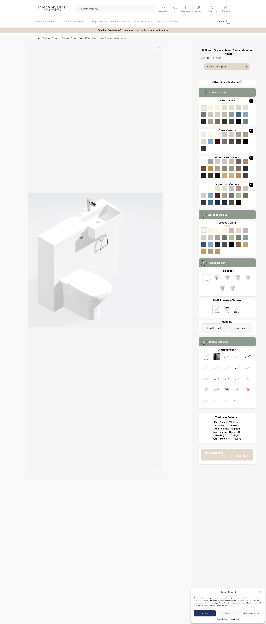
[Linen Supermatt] (224, 189)
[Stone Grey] (217, 237)
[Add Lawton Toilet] (217, 277)
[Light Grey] (210, 237)
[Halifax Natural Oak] (245, 162)
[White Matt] (204, 108)
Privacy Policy (233, 619)
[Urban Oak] (238, 162)
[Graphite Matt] (231, 122)
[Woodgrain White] (204, 162)
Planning (226, 11)
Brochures (185, 11)
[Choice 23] (237, 400)
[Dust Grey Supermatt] (231, 196)
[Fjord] (245, 237)
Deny (227, 613)
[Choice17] (237, 389)
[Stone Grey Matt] (210, 122)
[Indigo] (217, 244)
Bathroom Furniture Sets (72, 38)
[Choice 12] (237, 379)
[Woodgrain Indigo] (245, 169)
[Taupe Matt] (224, 108)
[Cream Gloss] (217, 135)
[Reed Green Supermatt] (245, 196)
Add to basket (225, 454)
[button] (260, 592)
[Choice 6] (227, 368)
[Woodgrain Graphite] (210, 176)
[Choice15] (217, 389)
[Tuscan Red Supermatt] (217, 196)
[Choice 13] (248, 379)
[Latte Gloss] (204, 142)
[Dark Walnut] (204, 176)
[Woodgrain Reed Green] (231, 169)
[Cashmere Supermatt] (204, 196)
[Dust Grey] (224, 237)
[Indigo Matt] (204, 122)
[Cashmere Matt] (217, 115)
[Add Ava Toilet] (248, 277)
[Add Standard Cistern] (227, 310)
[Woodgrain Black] (217, 176)
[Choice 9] (206, 379)
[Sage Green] (231, 237)
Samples (198, 11)
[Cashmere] (204, 237)
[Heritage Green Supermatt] (204, 203)
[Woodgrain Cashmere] (217, 162)
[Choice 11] (227, 379)
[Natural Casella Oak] (238, 176)
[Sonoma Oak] (217, 169)
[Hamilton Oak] (217, 251)
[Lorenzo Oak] (210, 251)
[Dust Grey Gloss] (224, 142)
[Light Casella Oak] (231, 176)
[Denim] (210, 244)
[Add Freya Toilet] (227, 277)
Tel (175, 11)
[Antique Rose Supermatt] (238, 189)
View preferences (251, 613)
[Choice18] (248, 389)
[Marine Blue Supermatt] (217, 203)
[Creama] (224, 230)
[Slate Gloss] (204, 149)
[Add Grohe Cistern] (237, 310)
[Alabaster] (217, 230)
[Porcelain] (210, 230)
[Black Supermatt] (238, 203)
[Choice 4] (206, 368)
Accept (204, 613)
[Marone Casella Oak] (245, 176)
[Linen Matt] (231, 108)
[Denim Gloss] (210, 142)
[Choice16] (227, 389)
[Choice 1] (227, 356)
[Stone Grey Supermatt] (224, 196)
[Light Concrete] (217, 122)
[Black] (231, 244)
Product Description (216, 66)
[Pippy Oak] (210, 169)
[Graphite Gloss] (231, 142)
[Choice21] (217, 400)
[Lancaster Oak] (204, 251)
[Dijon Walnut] (238, 244)
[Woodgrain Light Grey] (224, 162)
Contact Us (164, 11)
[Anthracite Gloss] (238, 142)
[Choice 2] (237, 356)
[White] (204, 230)
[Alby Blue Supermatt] (210, 203)
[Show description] (240, 82)
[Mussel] (238, 230)
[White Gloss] (204, 135)
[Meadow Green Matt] (245, 108)
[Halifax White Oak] (231, 162)
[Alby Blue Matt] (238, 115)
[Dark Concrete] (224, 122)
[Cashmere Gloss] (231, 135)
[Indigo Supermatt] (224, 203)
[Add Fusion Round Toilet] (222, 288)
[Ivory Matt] (217, 108)
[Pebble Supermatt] (245, 189)
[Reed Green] (238, 237)
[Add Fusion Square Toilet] (232, 288)
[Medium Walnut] (204, 169)
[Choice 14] (206, 389)
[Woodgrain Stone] (210, 162)
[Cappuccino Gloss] (245, 135)
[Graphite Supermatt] (231, 203)
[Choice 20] (206, 400)
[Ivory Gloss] (210, 135)
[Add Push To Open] (217, 356)
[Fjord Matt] (231, 115)
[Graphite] (224, 244)
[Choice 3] (248, 356)
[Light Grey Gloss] (224, 135)
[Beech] (224, 176)
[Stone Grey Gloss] (238, 135)
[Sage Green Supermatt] (238, 196)
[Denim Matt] (245, 115)
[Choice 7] (237, 368)
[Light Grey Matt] (210, 115)
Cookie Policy (222, 619)
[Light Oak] (245, 244)
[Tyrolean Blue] (204, 244)
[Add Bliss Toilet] (237, 277)
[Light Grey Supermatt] (231, 189)
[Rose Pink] (245, 230)
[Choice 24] (248, 400)
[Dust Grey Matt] (204, 115)
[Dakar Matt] (224, 115)
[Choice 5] (217, 368)
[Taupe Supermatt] (217, 189)
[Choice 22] (227, 400)
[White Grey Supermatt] (204, 189)
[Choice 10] (217, 379)
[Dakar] (231, 230)
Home (38, 38)
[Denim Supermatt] (210, 196)
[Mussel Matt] (238, 108)
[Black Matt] (238, 122)
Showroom (212, 11)
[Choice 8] (248, 368)
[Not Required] (206, 277)
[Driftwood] (224, 169)
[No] (217, 310)
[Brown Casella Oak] (238, 169)
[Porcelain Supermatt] (210, 189)
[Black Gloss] (245, 142)
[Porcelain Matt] (210, 108)
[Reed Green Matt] (245, 122)
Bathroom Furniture (51, 38)
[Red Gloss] (217, 142)
